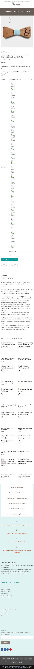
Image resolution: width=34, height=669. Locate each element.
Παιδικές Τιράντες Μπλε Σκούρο (23, 452)
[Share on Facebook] (5, 265)
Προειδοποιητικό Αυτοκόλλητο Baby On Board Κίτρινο (8, 452)
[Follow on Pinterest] (10, 649)
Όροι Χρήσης (4, 593)
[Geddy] (4, 76)
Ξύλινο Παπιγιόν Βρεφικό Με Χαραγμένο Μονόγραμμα (24, 475)
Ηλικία (3, 79)
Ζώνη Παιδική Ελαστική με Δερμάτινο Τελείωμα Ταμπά (24, 359)
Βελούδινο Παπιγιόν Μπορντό (25, 381)
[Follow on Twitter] (7, 649)
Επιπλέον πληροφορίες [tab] (7, 278)
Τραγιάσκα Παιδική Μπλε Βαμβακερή (7, 429)
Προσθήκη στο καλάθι (9, 260)
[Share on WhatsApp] (2, 265)
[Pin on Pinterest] (13, 265)
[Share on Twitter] (8, 265)
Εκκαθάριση (12, 251)
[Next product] (2, 52)
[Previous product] (5, 52)
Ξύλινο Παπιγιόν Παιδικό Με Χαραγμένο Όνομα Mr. (8, 359)
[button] (2, 5)
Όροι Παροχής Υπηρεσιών (20, 667)
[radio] (22, 85)
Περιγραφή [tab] (4, 275)
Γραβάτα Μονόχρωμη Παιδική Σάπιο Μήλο (8, 405)
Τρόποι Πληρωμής (5, 591)
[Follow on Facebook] (2, 649)
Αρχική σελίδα (8, 11)
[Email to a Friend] (11, 265)
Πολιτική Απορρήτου (6, 595)
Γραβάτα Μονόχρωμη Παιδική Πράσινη (25, 429)
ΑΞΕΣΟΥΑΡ (16, 11)
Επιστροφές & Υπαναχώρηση (8, 609)
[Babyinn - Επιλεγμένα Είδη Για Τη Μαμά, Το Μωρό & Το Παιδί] (17, 5)
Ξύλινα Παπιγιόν (25, 11)
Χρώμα (3, 167)
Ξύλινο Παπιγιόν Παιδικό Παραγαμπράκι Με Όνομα (7, 382)
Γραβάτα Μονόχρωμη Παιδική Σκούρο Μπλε (25, 405)
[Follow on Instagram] (5, 649)
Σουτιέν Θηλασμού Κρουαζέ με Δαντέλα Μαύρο (8, 475)
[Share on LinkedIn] (16, 265)
